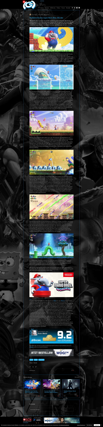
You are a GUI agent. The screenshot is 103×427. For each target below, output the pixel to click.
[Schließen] (101, 425)
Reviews (31, 362)
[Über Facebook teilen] (30, 366)
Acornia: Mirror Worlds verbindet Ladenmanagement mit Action (51, 391)
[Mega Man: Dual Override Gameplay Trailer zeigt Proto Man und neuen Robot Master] (32, 384)
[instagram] (74, 8)
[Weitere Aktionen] (73, 14)
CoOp (31, 359)
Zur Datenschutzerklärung (64, 425)
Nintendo (35, 362)
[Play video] (51, 284)
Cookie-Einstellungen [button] (81, 425)
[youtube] (79, 8)
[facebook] (72, 8)
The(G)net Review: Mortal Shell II (70, 391)
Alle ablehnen (89, 425)
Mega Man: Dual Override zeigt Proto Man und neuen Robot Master (31, 391)
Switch (36, 359)
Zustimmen (97, 425)
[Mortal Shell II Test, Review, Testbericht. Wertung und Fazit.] (70, 384)
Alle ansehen (77, 377)
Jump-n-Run (41, 359)
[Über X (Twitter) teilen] (32, 366)
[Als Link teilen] (35, 366)
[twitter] (77, 8)
